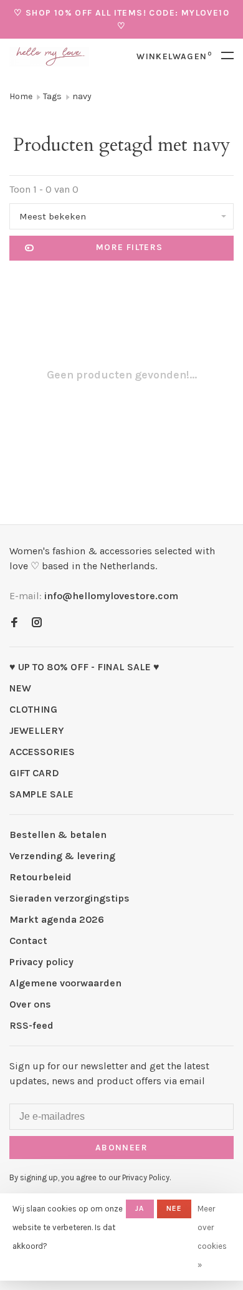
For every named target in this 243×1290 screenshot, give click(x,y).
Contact (28, 940)
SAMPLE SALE (41, 794)
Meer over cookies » (212, 1236)
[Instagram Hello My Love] (37, 623)
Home (20, 96)
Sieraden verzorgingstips (69, 898)
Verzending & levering (62, 856)
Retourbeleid (40, 877)
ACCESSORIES (42, 752)
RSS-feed (31, 1025)
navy (82, 96)
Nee (174, 1208)
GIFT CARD (34, 773)
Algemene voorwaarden (65, 983)
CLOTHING (33, 709)
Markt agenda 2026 (56, 919)
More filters (129, 247)
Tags (52, 96)
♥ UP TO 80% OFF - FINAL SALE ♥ (84, 667)
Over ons (30, 1004)
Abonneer (121, 1147)
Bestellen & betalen (58, 834)
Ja (139, 1208)
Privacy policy (41, 962)
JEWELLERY (36, 730)
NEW (20, 688)
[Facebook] (14, 623)
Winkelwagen (174, 56)
